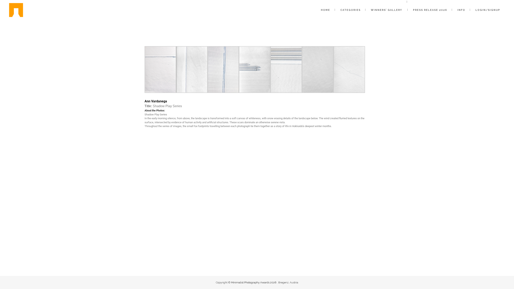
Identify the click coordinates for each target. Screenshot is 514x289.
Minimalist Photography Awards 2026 (254, 282)
